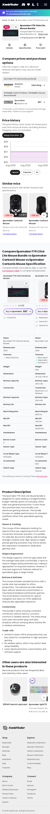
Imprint (5, 802)
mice (13, 20)
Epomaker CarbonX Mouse (13, 222)
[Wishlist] (28, 4)
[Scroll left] (6, 215)
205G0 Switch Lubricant (15, 704)
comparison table (10, 270)
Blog (29, 767)
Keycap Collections (35, 747)
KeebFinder (10, 5)
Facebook (31, 794)
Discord (30, 785)
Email (29, 781)
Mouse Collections (35, 755)
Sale (4, 763)
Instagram (31, 789)
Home (4, 20)
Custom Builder (34, 763)
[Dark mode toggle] (33, 4)
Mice (4, 755)
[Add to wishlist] (16, 27)
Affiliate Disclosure (10, 789)
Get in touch (7, 785)
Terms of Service (9, 798)
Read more (43, 34)
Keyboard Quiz (33, 759)
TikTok (30, 798)
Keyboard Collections (36, 742)
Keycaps (5, 747)
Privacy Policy (7, 794)
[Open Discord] (23, 4)
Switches (6, 751)
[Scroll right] (44, 215)
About (5, 781)
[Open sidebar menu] (45, 4)
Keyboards (6, 742)
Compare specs (10, 234)
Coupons (6, 767)
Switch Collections (35, 751)
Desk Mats (6, 759)
